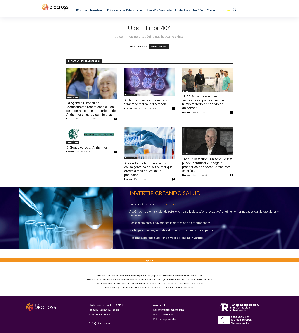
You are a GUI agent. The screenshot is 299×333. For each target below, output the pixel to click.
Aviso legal (159, 304)
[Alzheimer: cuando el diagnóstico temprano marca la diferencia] (149, 82)
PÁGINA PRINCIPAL (159, 47)
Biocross (70, 119)
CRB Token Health (167, 204)
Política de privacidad (164, 319)
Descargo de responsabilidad (168, 309)
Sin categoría (72, 98)
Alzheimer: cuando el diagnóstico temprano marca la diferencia (148, 102)
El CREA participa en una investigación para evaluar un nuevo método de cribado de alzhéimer (203, 102)
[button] (234, 9)
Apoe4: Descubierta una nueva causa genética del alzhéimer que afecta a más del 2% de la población (148, 169)
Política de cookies (163, 314)
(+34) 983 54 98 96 (99, 314)
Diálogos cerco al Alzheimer (86, 147)
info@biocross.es (99, 323)
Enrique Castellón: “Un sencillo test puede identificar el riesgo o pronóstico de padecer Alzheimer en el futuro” (207, 165)
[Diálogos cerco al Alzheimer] (91, 135)
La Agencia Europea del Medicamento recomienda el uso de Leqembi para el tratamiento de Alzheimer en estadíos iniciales (91, 109)
